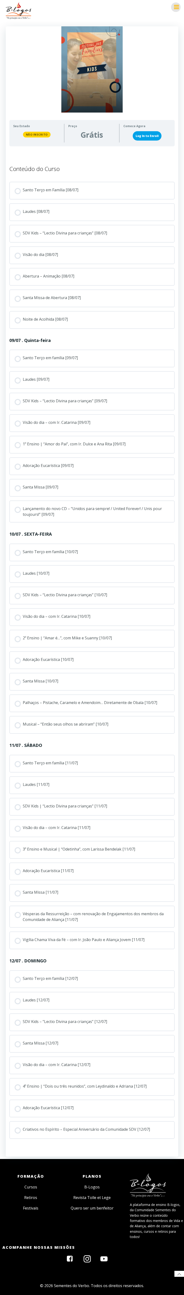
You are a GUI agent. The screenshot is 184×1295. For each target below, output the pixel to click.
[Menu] (176, 7)
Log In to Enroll (147, 136)
